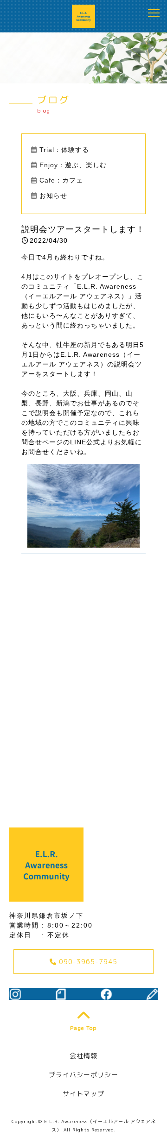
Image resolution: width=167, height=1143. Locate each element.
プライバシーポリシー (83, 1074)
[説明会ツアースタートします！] (83, 542)
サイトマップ (83, 1093)
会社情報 (83, 1055)
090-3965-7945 (87, 961)
